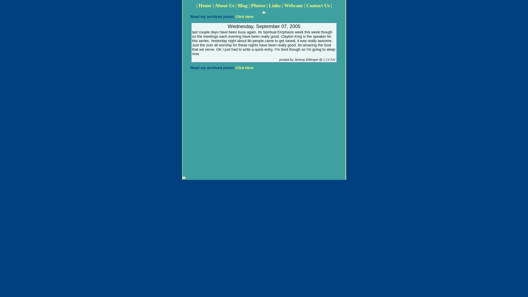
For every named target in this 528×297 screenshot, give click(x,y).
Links (275, 5)
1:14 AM (329, 59)
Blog (243, 5)
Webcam (293, 5)
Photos (258, 5)
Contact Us (318, 5)
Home (205, 5)
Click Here (244, 17)
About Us (224, 5)
